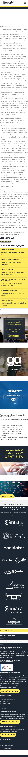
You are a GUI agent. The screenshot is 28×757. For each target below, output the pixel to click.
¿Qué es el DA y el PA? (7, 249)
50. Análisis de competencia (9, 290)
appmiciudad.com (6, 701)
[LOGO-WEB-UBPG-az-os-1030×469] (11, 3)
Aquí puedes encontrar (6, 213)
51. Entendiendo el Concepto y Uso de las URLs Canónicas (13, 279)
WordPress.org (4, 217)
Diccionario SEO (9, 227)
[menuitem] (25, 3)
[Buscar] (1, 644)
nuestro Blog (3, 230)
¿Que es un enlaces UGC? (8, 269)
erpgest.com (5, 706)
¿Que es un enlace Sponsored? (10, 259)
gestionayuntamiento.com (8, 699)
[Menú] (25, 3)
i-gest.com (4, 708)
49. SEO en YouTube (7, 300)
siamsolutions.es (6, 703)
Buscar (2, 638)
